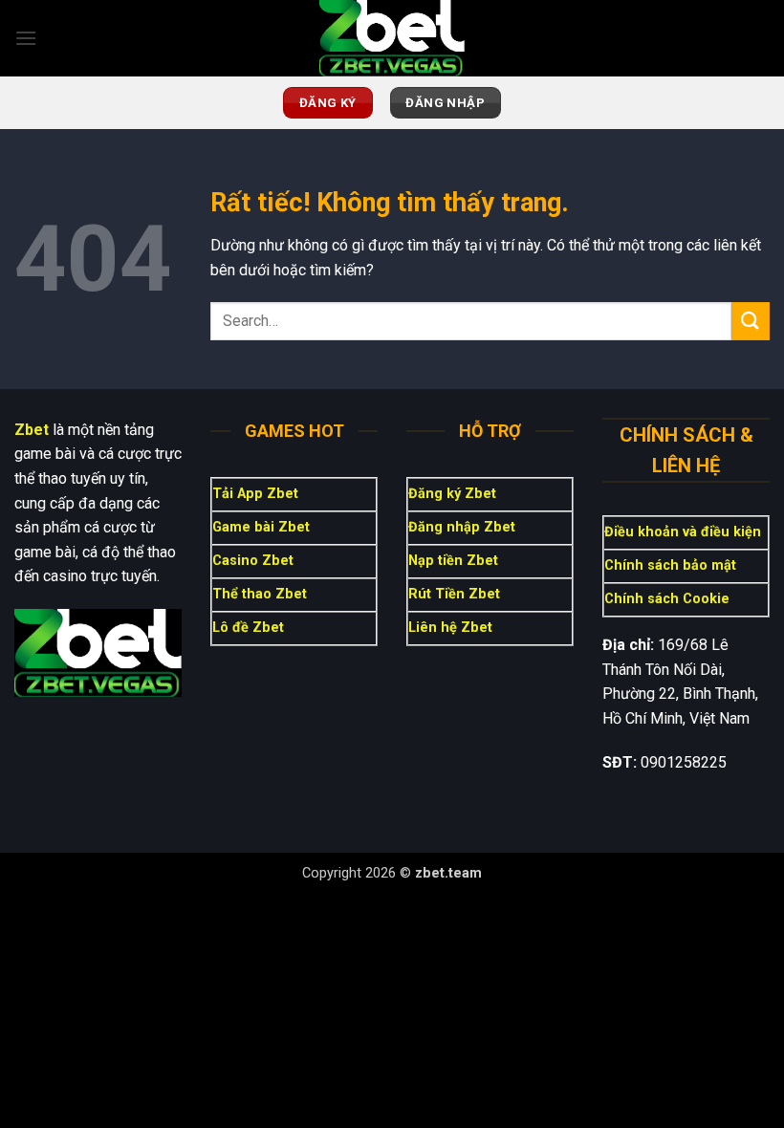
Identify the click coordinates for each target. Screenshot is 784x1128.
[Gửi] (750, 320)
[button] (25, 37)
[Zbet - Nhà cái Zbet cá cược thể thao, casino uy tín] (392, 38)
